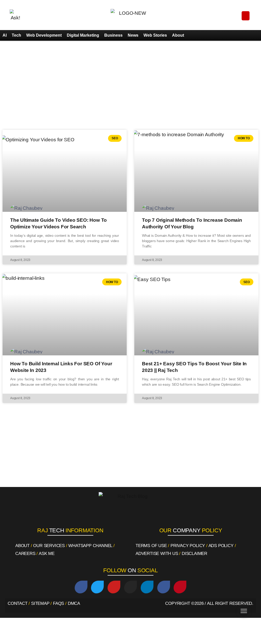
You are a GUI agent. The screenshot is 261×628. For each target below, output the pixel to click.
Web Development (44, 35)
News (133, 35)
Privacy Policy (188, 545)
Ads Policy (220, 545)
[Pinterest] (180, 587)
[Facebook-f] (163, 587)
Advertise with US (157, 553)
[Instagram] (130, 587)
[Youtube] (114, 587)
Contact (18, 603)
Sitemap (40, 603)
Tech (16, 35)
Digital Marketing (83, 35)
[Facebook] (81, 587)
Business (113, 35)
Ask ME (47, 553)
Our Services (49, 545)
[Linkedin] (147, 587)
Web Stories (155, 35)
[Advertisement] (130, 86)
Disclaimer (194, 553)
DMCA (74, 603)
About (178, 35)
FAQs (58, 603)
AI (5, 35)
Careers (25, 553)
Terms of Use (151, 545)
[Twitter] (97, 587)
